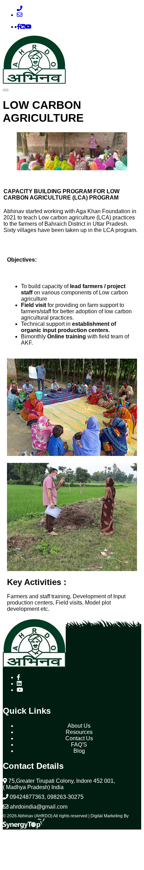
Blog (79, 751)
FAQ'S (79, 745)
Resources (79, 732)
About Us (79, 726)
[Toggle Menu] (5, 90)
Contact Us (79, 738)
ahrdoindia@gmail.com (37, 807)
